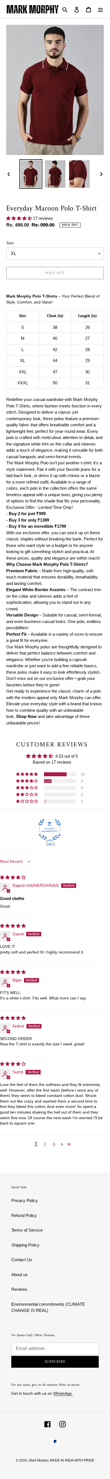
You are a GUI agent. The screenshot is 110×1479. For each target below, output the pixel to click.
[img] (13, 877)
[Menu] (100, 9)
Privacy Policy (24, 1200)
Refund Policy (24, 1215)
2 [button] (45, 1144)
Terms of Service (27, 1230)
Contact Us (21, 1259)
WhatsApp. (63, 1393)
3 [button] (54, 1144)
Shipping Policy (25, 1245)
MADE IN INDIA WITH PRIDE (72, 1460)
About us (19, 1274)
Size (10, 243)
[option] (31, 174)
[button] (19, 218)
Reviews (19, 1289)
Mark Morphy (39, 1460)
